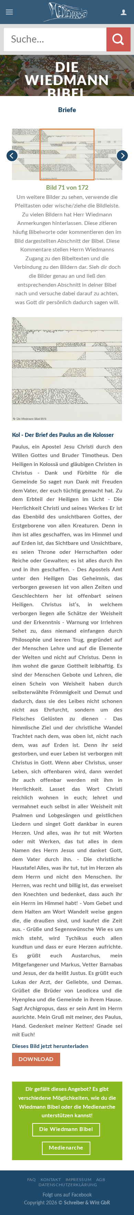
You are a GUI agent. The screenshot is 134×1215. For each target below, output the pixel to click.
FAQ (31, 1180)
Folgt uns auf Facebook (67, 1195)
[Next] (122, 156)
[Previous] (12, 156)
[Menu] (9, 11)
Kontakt (51, 1180)
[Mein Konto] (124, 12)
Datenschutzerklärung (67, 1185)
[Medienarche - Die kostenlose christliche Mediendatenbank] (67, 12)
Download (36, 1059)
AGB (100, 1180)
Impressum (79, 1180)
